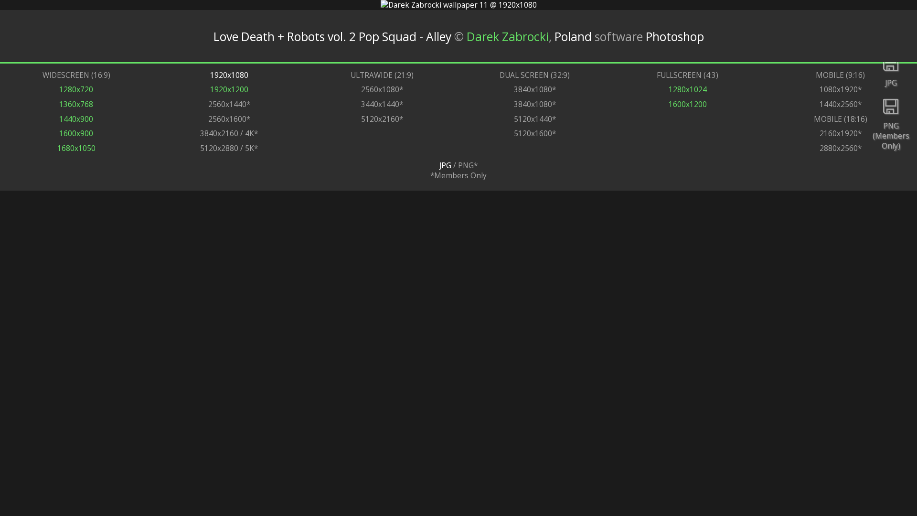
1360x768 (76, 104)
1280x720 (76, 90)
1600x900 (76, 134)
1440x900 (76, 119)
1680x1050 (76, 148)
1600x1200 (688, 104)
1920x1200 (229, 90)
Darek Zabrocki (508, 36)
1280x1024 (688, 90)
